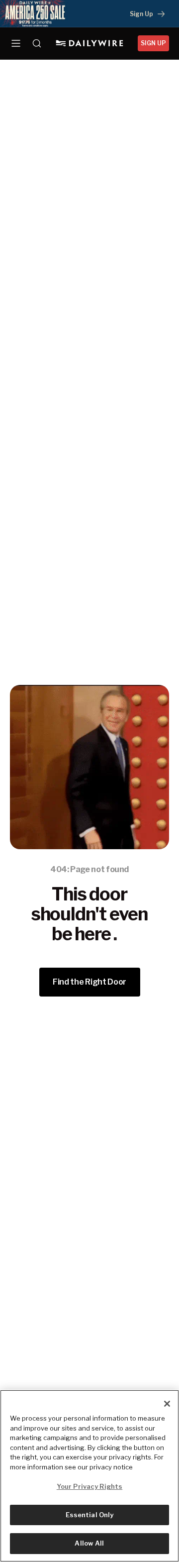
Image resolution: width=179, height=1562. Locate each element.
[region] (89, 1476)
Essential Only (90, 1515)
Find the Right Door (89, 982)
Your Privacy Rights (89, 1486)
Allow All (89, 1543)
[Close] (167, 1404)
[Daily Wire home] (89, 43)
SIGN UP (153, 43)
